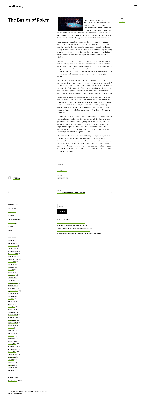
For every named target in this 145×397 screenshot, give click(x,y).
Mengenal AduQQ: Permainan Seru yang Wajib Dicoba (73, 231)
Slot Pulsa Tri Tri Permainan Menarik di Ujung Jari (72, 225)
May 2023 (11, 333)
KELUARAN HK (12, 212)
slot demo (122, 22)
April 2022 (11, 367)
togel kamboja (12, 223)
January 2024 (12, 312)
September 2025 (13, 259)
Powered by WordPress (15, 393)
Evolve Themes (34, 391)
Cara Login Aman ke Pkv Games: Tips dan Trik (71, 223)
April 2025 (11, 272)
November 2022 (13, 349)
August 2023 (12, 325)
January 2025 (12, 280)
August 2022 (12, 357)
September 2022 (13, 354)
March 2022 (11, 370)
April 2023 (11, 336)
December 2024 (13, 283)
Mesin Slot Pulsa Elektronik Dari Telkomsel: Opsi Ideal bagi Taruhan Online (79, 233)
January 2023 (12, 344)
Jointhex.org (17, 391)
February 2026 (12, 246)
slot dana (11, 226)
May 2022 (11, 365)
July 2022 (11, 360)
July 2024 (11, 296)
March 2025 (11, 275)
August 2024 (12, 293)
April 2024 (11, 304)
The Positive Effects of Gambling (71, 193)
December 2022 (13, 346)
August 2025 (12, 262)
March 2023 (11, 338)
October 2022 (12, 352)
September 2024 (13, 291)
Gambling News (62, 171)
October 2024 (12, 288)
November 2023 (13, 317)
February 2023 (12, 341)
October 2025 (12, 256)
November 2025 (13, 254)
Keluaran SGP (12, 208)
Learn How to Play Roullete (39, 193)
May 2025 (11, 270)
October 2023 (12, 320)
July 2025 (11, 264)
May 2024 (11, 301)
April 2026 (11, 240)
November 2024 (13, 285)
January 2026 (12, 248)
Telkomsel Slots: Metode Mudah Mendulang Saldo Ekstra (74, 228)
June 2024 (11, 299)
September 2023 (13, 323)
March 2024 (11, 307)
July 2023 (11, 328)
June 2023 (11, 330)
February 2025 (12, 277)
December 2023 (13, 315)
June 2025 (11, 267)
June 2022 (11, 362)
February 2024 (12, 309)
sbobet (10, 230)
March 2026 (11, 243)
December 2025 (13, 251)
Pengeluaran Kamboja (14, 219)
